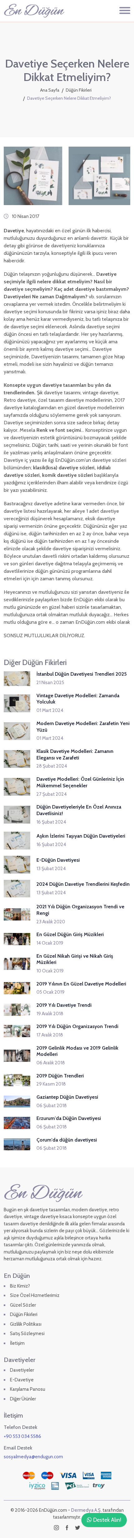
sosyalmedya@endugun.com (33, 1457)
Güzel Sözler (23, 1305)
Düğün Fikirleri (79, 90)
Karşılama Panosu (27, 1389)
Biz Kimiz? (20, 1286)
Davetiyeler (22, 1370)
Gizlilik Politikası (25, 1324)
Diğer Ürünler (23, 1399)
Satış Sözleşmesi (27, 1333)
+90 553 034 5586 (22, 1436)
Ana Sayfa (49, 90)
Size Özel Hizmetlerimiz (35, 1295)
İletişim (17, 1343)
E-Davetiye (22, 1380)
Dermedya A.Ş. (86, 1510)
